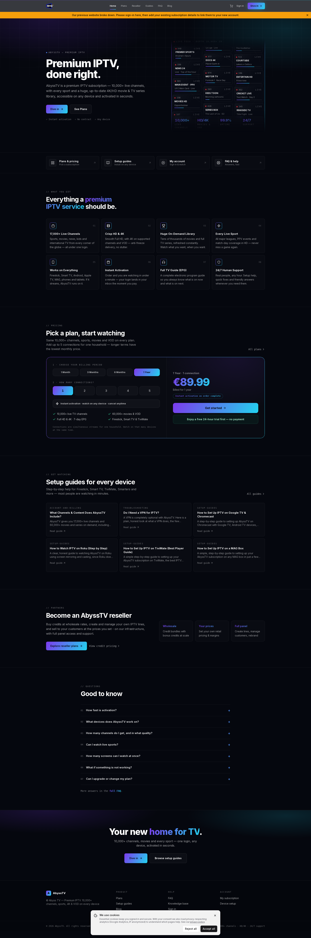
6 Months (119, 372)
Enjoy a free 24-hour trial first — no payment (215, 419)
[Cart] (231, 6)
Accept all (209, 928)
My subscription (229, 898)
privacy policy (197, 922)
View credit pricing (102, 646)
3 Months (92, 372)
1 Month (65, 372)
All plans (254, 349)
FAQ (160, 5)
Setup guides (124, 903)
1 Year (146, 372)
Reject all (191, 928)
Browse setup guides (168, 858)
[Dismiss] (307, 15)
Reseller (136, 5)
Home (113, 5)
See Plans (80, 109)
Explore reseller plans (64, 645)
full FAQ (115, 790)
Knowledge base (178, 903)
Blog (169, 5)
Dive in (254, 5)
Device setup (228, 903)
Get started (213, 408)
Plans (124, 5)
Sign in (240, 5)
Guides (149, 5)
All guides (254, 493)
